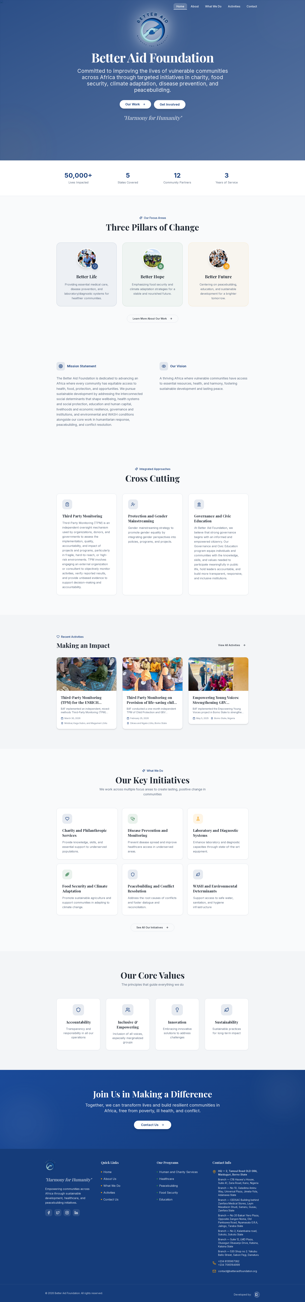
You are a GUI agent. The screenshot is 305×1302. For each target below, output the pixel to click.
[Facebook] (48, 1212)
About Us (109, 1179)
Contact (252, 6)
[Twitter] (57, 1212)
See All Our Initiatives (149, 927)
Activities (234, 6)
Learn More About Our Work (150, 318)
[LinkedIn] (76, 1212)
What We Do (213, 6)
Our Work (132, 104)
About (195, 6)
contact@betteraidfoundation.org (237, 1271)
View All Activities (229, 645)
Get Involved (170, 104)
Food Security (168, 1192)
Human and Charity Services (178, 1172)
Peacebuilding (168, 1185)
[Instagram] (67, 1212)
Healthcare (166, 1179)
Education (165, 1199)
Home (180, 6)
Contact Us (150, 1125)
